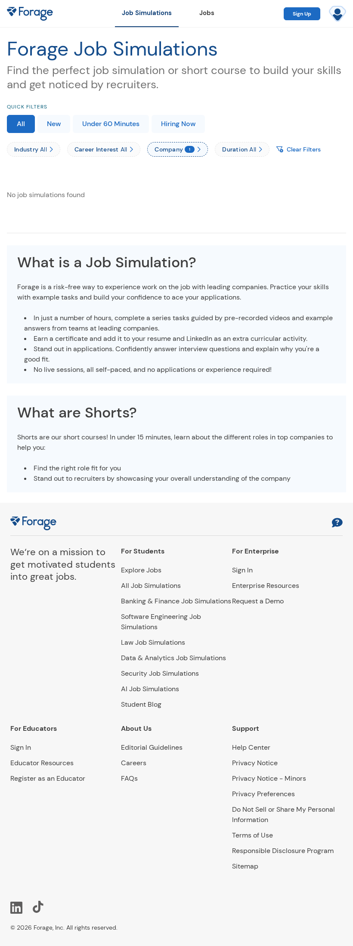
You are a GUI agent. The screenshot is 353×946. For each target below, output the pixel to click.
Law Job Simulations (153, 642)
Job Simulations (147, 13)
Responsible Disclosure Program (283, 850)
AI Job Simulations (150, 688)
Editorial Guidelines (152, 747)
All (21, 123)
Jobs (206, 13)
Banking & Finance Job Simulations (176, 601)
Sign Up (302, 13)
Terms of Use (252, 835)
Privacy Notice (255, 762)
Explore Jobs (141, 570)
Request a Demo (258, 601)
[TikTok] (39, 907)
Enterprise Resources (265, 585)
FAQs (129, 778)
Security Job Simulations (160, 673)
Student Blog (141, 704)
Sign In (242, 570)
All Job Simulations (151, 585)
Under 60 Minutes (110, 123)
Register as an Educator (47, 778)
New (54, 123)
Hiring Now (178, 123)
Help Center (251, 747)
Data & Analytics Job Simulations (173, 657)
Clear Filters (304, 149)
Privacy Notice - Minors (269, 778)
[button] (337, 523)
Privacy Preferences (263, 793)
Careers (133, 762)
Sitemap (245, 866)
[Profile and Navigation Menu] (337, 13)
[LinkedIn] (16, 907)
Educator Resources (42, 762)
